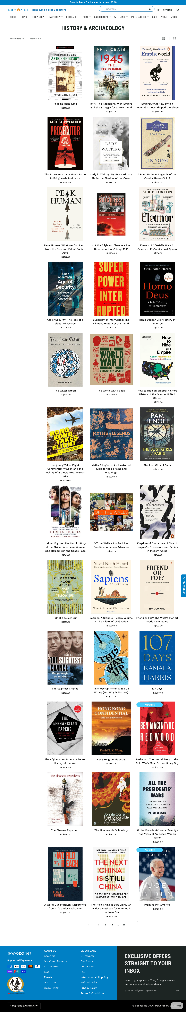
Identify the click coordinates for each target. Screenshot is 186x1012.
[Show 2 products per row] (163, 39)
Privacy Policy (89, 987)
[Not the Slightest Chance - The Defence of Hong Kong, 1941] (111, 214)
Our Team (50, 982)
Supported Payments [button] (19, 960)
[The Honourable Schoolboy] (111, 799)
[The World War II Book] (111, 360)
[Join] (175, 990)
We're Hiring (51, 987)
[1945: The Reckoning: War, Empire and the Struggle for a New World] (111, 73)
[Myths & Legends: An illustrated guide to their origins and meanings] (111, 434)
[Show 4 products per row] (175, 39)
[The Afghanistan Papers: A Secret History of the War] (65, 728)
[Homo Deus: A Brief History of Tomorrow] (157, 289)
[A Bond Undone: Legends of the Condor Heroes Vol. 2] (157, 143)
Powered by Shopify (167, 1005)
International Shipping (94, 977)
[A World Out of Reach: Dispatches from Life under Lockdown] (65, 874)
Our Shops (87, 961)
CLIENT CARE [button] (88, 950)
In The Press (51, 966)
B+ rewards (87, 955)
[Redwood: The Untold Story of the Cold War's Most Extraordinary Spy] (157, 728)
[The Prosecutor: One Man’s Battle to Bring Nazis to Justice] (65, 143)
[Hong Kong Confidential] (111, 728)
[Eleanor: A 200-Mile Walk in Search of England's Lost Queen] (157, 214)
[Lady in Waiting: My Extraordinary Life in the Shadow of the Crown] (111, 143)
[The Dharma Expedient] (65, 799)
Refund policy (89, 982)
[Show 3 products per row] (169, 39)
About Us (49, 955)
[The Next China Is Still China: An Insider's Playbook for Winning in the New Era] (111, 874)
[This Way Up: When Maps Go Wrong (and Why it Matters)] (111, 658)
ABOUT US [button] (50, 950)
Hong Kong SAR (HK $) (23, 1005)
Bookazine (141, 1005)
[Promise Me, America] (157, 874)
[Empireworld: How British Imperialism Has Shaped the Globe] (157, 73)
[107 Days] (157, 658)
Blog (46, 971)
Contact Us (87, 966)
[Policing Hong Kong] (65, 73)
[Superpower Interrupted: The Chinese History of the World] (111, 289)
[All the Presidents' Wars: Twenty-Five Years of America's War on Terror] (157, 799)
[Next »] (134, 924)
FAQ (83, 971)
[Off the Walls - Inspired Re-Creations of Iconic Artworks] (111, 512)
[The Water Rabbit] (65, 360)
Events (48, 977)
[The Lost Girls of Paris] (157, 434)
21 (123, 924)
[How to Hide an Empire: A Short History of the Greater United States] (157, 360)
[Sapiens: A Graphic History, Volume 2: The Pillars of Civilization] (111, 587)
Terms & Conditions (92, 993)
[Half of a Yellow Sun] (65, 587)
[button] (24, 950)
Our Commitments (55, 961)
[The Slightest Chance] (65, 658)
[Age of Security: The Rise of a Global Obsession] (65, 289)
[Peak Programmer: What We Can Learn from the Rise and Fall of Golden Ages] (65, 214)
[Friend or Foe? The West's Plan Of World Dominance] (157, 587)
